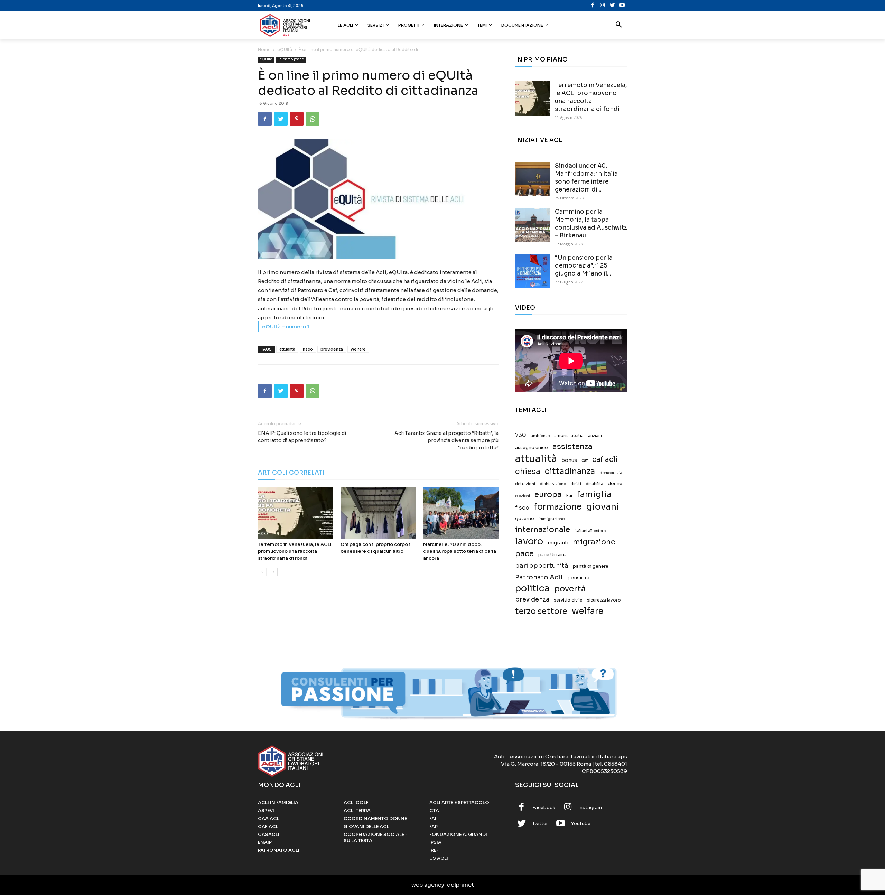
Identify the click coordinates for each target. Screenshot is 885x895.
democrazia (610, 472)
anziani (595, 435)
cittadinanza (570, 471)
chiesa (527, 471)
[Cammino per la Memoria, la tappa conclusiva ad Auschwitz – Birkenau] (532, 225)
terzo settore (541, 611)
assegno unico (531, 447)
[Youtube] (622, 6)
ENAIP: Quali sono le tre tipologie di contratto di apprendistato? (302, 437)
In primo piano (291, 59)
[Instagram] (602, 6)
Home (264, 49)
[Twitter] (612, 6)
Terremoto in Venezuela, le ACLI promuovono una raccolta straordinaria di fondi (295, 551)
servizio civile (568, 600)
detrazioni (525, 483)
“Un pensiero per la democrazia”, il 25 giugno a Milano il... (584, 265)
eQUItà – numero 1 (285, 326)
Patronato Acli (539, 577)
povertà (570, 589)
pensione (579, 578)
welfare (358, 349)
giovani (602, 506)
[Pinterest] (297, 119)
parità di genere (590, 566)
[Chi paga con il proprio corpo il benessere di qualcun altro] (378, 513)
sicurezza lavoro (604, 600)
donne (615, 483)
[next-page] (273, 572)
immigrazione (552, 518)
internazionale (542, 529)
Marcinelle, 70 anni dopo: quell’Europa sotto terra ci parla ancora (459, 551)
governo (524, 518)
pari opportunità (541, 565)
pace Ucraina (552, 555)
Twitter (540, 824)
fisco (308, 349)
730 (520, 435)
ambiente (540, 435)
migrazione (594, 542)
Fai (569, 495)
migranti (558, 543)
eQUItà (284, 49)
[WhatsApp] (312, 119)
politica (532, 588)
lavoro (529, 541)
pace (524, 553)
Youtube (580, 824)
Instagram (590, 807)
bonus (569, 460)
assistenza (572, 446)
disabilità (594, 483)
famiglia (594, 494)
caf (584, 460)
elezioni (522, 496)
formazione (558, 506)
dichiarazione (553, 484)
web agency (427, 884)
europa (548, 494)
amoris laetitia (569, 435)
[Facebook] (593, 6)
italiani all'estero (590, 531)
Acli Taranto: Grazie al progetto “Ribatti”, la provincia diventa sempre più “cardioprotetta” (446, 440)
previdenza (331, 349)
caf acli (605, 459)
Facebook (543, 807)
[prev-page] (262, 572)
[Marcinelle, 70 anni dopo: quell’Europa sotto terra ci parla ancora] (461, 513)
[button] (619, 25)
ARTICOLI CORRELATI (291, 472)
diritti (575, 483)
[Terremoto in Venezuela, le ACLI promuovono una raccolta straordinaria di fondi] (295, 513)
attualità (287, 349)
